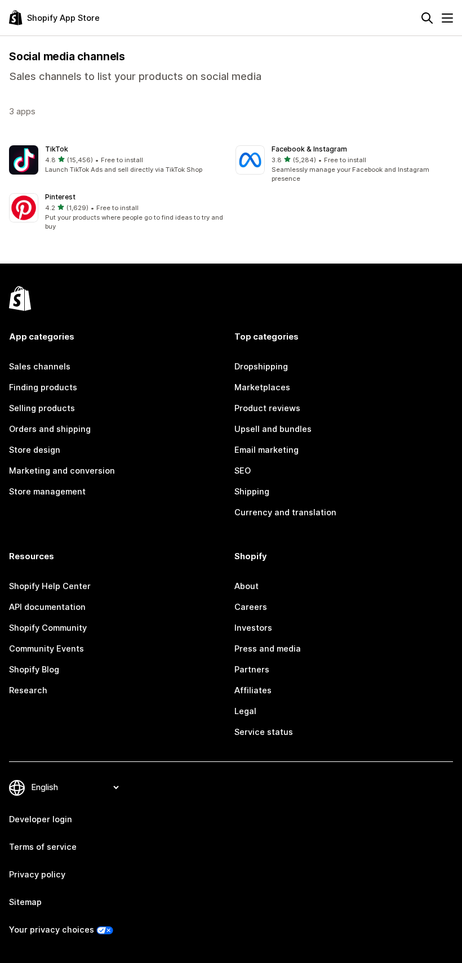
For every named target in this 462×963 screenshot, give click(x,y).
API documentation (47, 607)
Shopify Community (48, 628)
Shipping (251, 492)
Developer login (40, 819)
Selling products (42, 408)
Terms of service (43, 847)
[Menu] (447, 18)
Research (28, 690)
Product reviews (267, 408)
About (246, 586)
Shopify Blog (34, 670)
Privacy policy (37, 875)
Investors (253, 628)
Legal (245, 711)
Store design (34, 450)
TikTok (56, 149)
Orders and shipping (50, 429)
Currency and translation (285, 512)
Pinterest (60, 197)
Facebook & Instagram (309, 149)
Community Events (46, 649)
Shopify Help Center (50, 586)
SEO (242, 471)
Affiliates (253, 690)
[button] (117, 160)
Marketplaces (262, 387)
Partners (251, 670)
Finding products (43, 387)
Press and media (267, 649)
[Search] (427, 18)
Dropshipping (261, 367)
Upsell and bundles (273, 429)
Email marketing (266, 450)
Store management (47, 492)
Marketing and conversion (62, 471)
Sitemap (25, 902)
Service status (263, 732)
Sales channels (39, 367)
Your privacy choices (51, 930)
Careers (250, 607)
